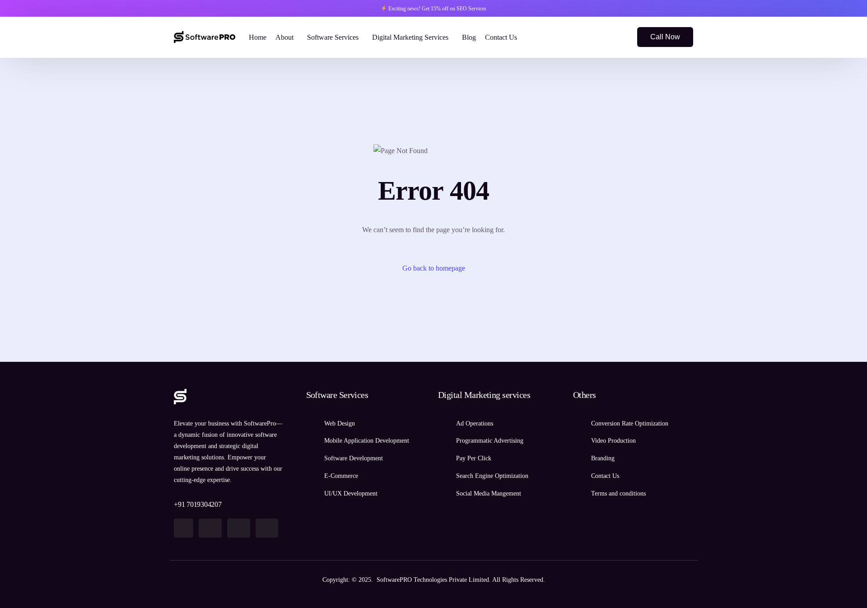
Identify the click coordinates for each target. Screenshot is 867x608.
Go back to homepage (433, 268)
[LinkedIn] (618, 36)
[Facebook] (587, 36)
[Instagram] (603, 36)
